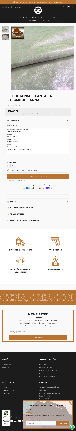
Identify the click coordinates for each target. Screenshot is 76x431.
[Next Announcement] (70, 2)
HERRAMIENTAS (31, 21)
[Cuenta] (64, 7)
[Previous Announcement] (6, 2)
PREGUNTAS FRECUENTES (47, 376)
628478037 (43, 390)
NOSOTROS (46, 21)
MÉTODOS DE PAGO (46, 367)
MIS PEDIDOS (6, 393)
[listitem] (38, 2)
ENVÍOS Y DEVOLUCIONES (48, 370)
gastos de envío (28, 114)
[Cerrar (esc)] (69, 403)
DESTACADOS (53, 18)
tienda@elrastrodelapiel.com (49, 387)
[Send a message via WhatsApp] (72, 427)
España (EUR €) (7, 7)
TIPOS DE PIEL (20, 18)
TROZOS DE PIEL (37, 18)
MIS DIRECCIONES (8, 390)
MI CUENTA (5, 387)
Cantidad (12, 162)
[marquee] (38, 297)
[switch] (6, 424)
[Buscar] (72, 7)
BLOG (41, 373)
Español (18, 7)
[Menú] (9, 411)
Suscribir (62, 423)
